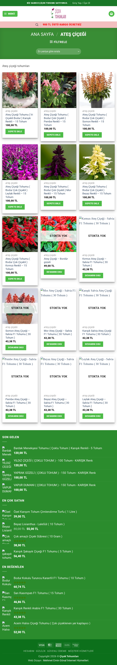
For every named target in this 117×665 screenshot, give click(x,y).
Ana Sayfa (42, 34)
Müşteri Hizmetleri (80, 651)
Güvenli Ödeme (57, 651)
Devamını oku (54, 272)
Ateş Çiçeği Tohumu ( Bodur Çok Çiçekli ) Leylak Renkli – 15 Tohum (17, 191)
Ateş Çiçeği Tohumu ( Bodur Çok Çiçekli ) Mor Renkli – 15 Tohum (57, 190)
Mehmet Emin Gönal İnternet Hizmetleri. (66, 660)
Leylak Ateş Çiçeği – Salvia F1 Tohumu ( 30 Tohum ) (95, 403)
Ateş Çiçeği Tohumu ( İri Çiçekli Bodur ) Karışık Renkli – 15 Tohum (19, 118)
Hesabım (28, 651)
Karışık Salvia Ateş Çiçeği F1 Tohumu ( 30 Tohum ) (96, 332)
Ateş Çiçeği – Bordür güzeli (56, 260)
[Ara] (36, 24)
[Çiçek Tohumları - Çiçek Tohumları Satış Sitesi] (58, 13)
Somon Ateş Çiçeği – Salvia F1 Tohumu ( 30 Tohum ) (18, 334)
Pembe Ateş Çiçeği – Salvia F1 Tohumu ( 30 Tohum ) (18, 403)
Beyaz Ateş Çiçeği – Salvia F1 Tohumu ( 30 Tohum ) (56, 403)
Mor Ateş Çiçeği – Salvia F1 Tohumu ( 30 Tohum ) (58, 332)
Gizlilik (40, 651)
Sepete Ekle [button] (15, 131)
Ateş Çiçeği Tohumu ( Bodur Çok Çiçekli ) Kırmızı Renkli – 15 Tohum (17, 264)
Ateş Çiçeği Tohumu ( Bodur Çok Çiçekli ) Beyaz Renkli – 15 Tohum (96, 190)
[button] (81, 3)
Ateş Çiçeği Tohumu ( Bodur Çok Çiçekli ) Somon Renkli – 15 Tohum (94, 119)
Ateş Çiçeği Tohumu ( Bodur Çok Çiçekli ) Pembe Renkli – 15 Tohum (56, 119)
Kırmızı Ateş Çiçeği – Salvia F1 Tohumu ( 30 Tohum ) (95, 262)
